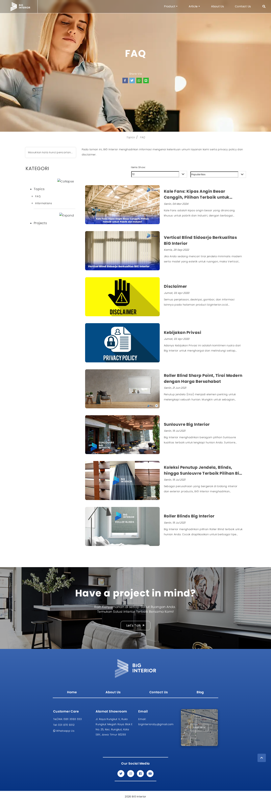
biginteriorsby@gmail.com (156, 721)
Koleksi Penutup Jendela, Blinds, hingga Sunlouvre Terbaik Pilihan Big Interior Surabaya (203, 470)
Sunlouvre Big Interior (187, 424)
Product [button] (169, 6)
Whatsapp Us (64, 731)
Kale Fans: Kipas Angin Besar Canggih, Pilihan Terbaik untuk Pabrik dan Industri (196, 194)
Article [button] (193, 6)
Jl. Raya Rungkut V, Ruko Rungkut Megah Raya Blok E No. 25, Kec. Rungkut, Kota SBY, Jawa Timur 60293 (114, 726)
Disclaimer (175, 286)
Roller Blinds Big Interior (189, 516)
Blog (200, 692)
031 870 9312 (64, 725)
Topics (130, 137)
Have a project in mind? (135, 593)
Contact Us (243, 6)
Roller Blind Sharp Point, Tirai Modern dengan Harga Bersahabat (203, 378)
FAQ (142, 137)
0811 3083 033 (67, 719)
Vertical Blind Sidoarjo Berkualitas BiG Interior (200, 240)
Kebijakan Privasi (182, 332)
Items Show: (138, 167)
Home (72, 692)
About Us (217, 6)
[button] (264, 6)
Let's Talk (133, 625)
